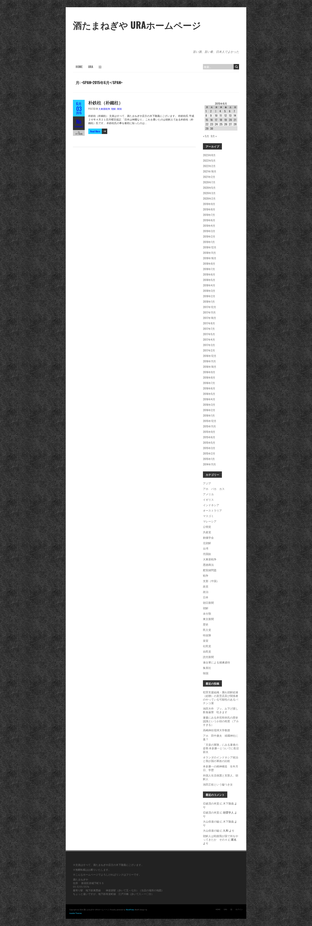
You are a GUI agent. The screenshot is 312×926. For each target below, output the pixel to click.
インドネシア (211, 505)
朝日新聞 (208, 602)
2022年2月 (209, 166)
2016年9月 (209, 372)
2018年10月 (209, 258)
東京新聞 (208, 619)
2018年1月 (209, 301)
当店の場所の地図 (151, 890)
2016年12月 (209, 356)
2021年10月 (209, 171)
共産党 (207, 532)
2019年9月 (209, 204)
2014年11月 (209, 464)
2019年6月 (209, 220)
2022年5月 (209, 160)
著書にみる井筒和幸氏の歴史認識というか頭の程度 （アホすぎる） (221, 721)
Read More (95, 131)
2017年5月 (209, 334)
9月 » (214, 136)
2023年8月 (209, 155)
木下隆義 (228, 803)
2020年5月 (209, 188)
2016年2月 (209, 410)
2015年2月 (209, 453)
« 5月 (206, 136)
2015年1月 (209, 459)
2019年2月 (209, 236)
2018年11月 (209, 253)
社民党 (207, 646)
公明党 (207, 527)
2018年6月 (209, 274)
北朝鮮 (207, 543)
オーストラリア (212, 510)
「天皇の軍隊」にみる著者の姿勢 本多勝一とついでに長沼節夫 (221, 748)
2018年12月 (209, 247)
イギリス (208, 499)
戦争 (205, 575)
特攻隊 (207, 635)
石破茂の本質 (211, 803)
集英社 (207, 668)
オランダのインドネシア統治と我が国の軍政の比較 (220, 759)
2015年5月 (209, 442)
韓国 (119, 108)
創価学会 (208, 537)
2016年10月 (209, 367)
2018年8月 (209, 263)
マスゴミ (208, 516)
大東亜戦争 (104, 108)
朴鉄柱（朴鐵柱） (105, 102)
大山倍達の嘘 (211, 821)
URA (90, 67)
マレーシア (209, 521)
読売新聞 (208, 657)
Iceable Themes (75, 913)
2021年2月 (209, 177)
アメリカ (208, 494)
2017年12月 (209, 307)
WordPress (130, 909)
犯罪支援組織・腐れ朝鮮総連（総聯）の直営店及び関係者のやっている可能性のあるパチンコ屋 (220, 697)
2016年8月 (209, 377)
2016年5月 (209, 394)
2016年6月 (209, 388)
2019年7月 (209, 215)
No (78, 121)
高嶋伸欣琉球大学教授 (216, 730)
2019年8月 (209, 209)
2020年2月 (209, 198)
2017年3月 (209, 345)
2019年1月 (209, 242)
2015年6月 (209, 437)
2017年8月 (209, 323)
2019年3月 (209, 231)
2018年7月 (209, 269)
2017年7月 (209, 329)
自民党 (207, 651)
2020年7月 (209, 182)
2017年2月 (209, 350)
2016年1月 (209, 415)
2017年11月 (209, 312)
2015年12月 (209, 421)
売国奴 (207, 554)
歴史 (205, 624)
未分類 (207, 613)
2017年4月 (209, 339)
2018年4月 (209, 285)
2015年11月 (209, 426)
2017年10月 (209, 318)
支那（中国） (211, 581)
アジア (207, 483)
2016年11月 (209, 361)
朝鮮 (113, 108)
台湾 (205, 548)
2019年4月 (209, 225)
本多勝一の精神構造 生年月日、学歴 (220, 768)
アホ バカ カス (214, 489)
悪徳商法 (208, 565)
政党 (205, 586)
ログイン (239, 909)
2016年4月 (209, 399)
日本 (205, 597)
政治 (205, 592)
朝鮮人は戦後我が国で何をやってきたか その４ (220, 837)
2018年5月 (209, 280)
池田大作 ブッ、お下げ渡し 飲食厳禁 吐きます (222, 710)
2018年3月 (209, 291)
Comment (79, 126)
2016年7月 (209, 383)
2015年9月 (209, 432)
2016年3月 (209, 404)
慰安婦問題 (209, 570)
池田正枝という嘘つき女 (218, 784)
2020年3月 (209, 193)
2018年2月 (209, 296)
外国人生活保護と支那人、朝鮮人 (220, 777)
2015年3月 (209, 448)
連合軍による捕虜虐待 (216, 662)
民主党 (207, 630)
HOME (79, 67)
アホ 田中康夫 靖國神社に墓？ (220, 737)
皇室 (205, 640)
